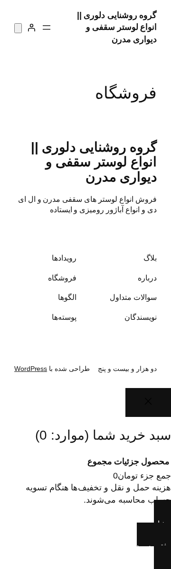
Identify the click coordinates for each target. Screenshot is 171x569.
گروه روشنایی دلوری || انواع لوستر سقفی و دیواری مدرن (117, 27)
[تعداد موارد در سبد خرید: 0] (18, 28)
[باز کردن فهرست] (46, 27)
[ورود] (31, 27)
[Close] (148, 402)
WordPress (30, 368)
